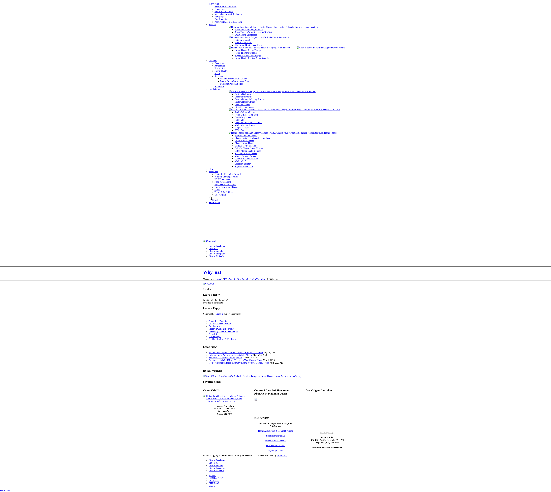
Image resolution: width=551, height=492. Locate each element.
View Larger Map (326, 433)
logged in (219, 314)
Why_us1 (212, 272)
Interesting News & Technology (223, 331)
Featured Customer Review (221, 329)
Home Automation (280, 37)
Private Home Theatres (275, 440)
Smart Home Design (275, 436)
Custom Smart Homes (306, 91)
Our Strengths (215, 336)
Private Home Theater (327, 133)
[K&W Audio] (210, 241)
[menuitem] (278, 13)
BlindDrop (282, 455)
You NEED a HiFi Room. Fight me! (225, 357)
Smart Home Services (308, 27)
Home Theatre (283, 47)
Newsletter (214, 334)
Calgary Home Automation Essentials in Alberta (230, 355)
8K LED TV (334, 109)
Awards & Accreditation (220, 323)
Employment (214, 326)
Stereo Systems (338, 47)
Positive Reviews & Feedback (222, 339)
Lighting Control (275, 450)
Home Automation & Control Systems (275, 431)
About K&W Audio (218, 321)
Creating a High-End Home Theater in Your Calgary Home (235, 360)
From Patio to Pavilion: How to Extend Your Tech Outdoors (236, 352)
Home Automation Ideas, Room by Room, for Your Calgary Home (239, 363)
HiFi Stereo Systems (275, 445)
